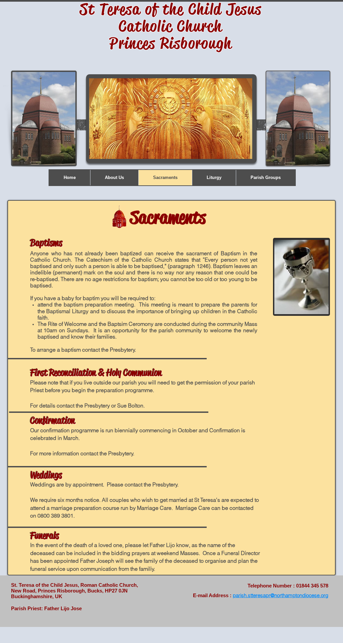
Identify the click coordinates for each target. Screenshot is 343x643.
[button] (114, 177)
